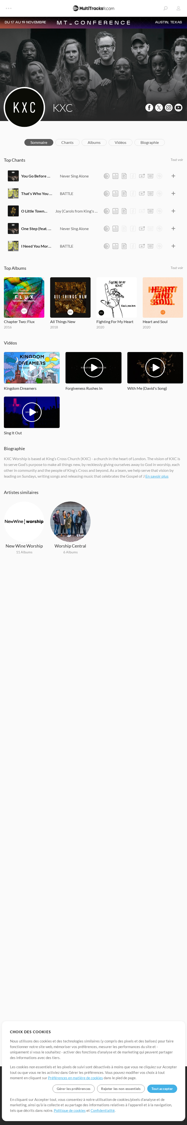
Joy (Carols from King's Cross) (76, 211)
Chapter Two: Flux (19, 321)
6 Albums (70, 552)
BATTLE (66, 193)
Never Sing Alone (74, 176)
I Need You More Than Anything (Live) (37, 246)
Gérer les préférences (74, 1089)
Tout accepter (162, 1089)
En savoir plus (156, 476)
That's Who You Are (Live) (37, 193)
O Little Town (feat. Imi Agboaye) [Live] (34, 211)
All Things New (62, 321)
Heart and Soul (155, 321)
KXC (62, 107)
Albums (94, 142)
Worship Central (70, 545)
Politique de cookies (70, 1110)
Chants (67, 142)
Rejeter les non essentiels (120, 1089)
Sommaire (38, 142)
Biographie (149, 142)
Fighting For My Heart (114, 321)
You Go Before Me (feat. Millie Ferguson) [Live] (37, 176)
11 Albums (24, 552)
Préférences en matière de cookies (75, 1078)
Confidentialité (103, 1110)
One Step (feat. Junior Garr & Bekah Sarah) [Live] (37, 228)
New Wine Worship (24, 545)
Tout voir (177, 160)
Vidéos (120, 142)
